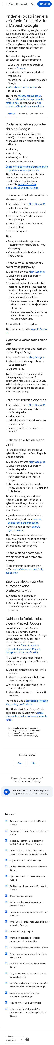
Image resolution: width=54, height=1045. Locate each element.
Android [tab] (23, 114)
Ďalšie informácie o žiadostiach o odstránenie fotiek (26, 716)
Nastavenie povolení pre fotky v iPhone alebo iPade (28, 956)
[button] (4, 4)
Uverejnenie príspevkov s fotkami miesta (29, 947)
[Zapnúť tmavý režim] (27, 1039)
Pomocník (10, 814)
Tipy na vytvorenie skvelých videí (25, 1003)
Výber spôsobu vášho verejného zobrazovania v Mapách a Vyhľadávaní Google (28, 1012)
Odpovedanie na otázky (21, 896)
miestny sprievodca (28, 96)
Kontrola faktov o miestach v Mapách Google (28, 965)
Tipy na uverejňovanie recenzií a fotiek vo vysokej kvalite (28, 975)
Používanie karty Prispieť (21, 931)
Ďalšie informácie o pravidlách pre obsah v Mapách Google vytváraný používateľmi (23, 649)
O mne (20, 68)
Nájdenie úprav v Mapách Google (25, 860)
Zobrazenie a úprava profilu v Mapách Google (28, 823)
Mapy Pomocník (18, 4)
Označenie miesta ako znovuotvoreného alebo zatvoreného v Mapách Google (29, 985)
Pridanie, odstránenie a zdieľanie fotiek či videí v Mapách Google (26, 843)
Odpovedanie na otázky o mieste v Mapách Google (26, 904)
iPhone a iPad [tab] (37, 114)
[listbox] (14, 1039)
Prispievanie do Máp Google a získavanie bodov (29, 833)
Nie (33, 763)
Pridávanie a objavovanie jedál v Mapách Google (29, 888)
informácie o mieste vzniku (22, 87)
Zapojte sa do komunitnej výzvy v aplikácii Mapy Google (25, 995)
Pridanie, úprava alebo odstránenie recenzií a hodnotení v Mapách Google (28, 852)
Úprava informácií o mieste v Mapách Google (27, 878)
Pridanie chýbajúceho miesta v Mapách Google (28, 868)
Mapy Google (36, 204)
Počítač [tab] (11, 114)
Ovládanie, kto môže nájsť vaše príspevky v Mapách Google (29, 924)
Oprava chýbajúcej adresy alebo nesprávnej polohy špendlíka (25, 940)
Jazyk (10, 1036)
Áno (19, 763)
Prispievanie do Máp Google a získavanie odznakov (29, 914)
